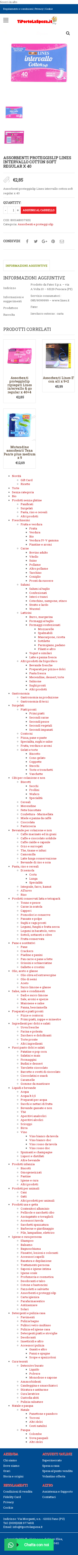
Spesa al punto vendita (57, 1471)
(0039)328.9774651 (21, 1523)
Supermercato (52, 1460)
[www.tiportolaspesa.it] (37, 20)
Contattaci (49, 1497)
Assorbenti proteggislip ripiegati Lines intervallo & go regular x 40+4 (19, 385)
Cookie (49, 8)
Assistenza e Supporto (57, 1491)
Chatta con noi (36, 1544)
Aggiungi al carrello (38, 210)
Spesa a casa (50, 1466)
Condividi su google (44, 241)
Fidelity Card (12, 1497)
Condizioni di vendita (17, 1491)
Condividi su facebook (27, 241)
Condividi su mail (61, 241)
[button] (68, 33)
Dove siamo (11, 1466)
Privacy (39, 8)
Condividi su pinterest (53, 241)
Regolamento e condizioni (18, 8)
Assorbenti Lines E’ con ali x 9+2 (58, 380)
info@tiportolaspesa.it (27, 1527)
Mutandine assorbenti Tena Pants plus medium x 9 (20, 452)
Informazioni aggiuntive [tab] (26, 266)
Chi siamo (10, 1460)
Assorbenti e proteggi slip (35, 224)
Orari (6, 1471)
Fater (34, 307)
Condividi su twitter (35, 241)
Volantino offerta (53, 1476)
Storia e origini (13, 1476)
